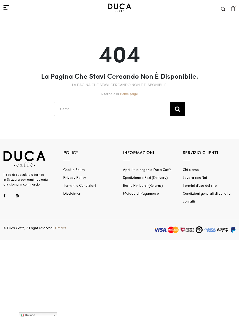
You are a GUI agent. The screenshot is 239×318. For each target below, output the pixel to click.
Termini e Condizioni (79, 185)
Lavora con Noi (195, 177)
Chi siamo (191, 169)
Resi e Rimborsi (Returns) (143, 185)
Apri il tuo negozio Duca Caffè (147, 169)
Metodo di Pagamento (141, 193)
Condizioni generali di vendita (207, 193)
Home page (129, 93)
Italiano (29, 315)
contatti (189, 201)
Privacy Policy (74, 177)
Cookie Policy (74, 169)
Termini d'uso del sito (200, 185)
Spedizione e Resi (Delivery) (145, 177)
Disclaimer (72, 193)
